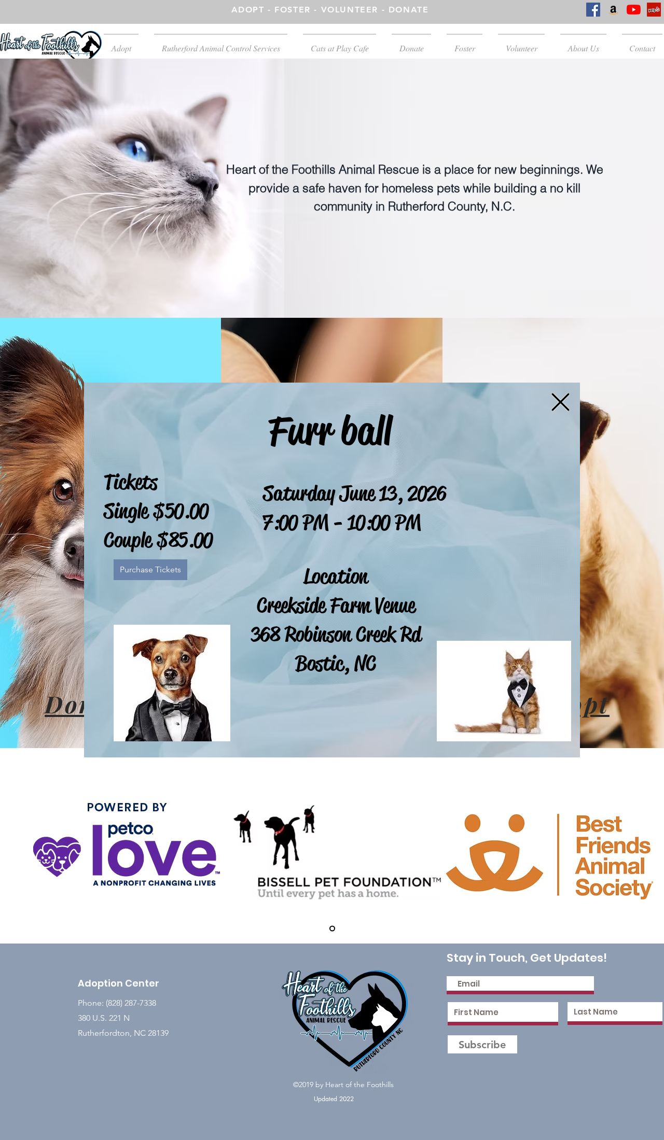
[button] (560, 402)
